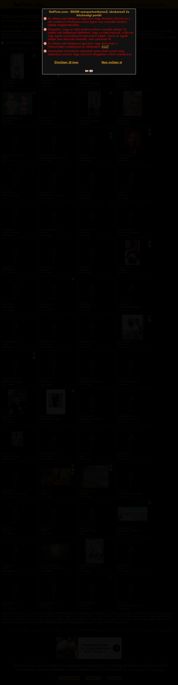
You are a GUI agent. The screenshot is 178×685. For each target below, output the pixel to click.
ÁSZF (105, 46)
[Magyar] (87, 71)
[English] (91, 71)
